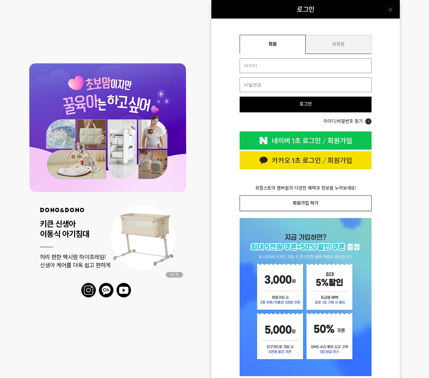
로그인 (306, 104)
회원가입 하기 (305, 203)
